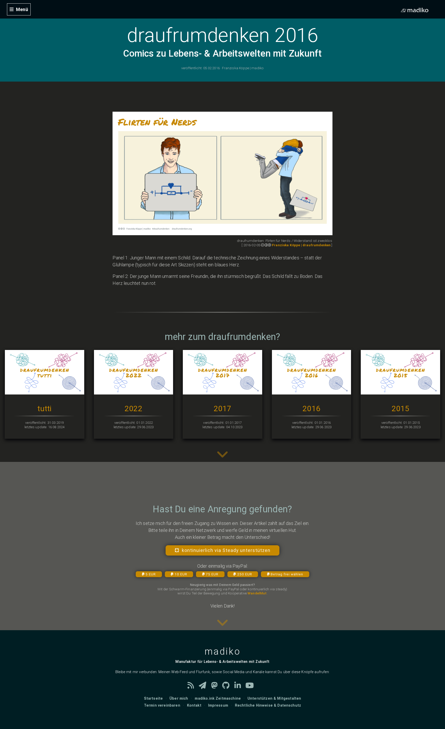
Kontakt (194, 705)
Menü (22, 9)
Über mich (178, 698)
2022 (133, 408)
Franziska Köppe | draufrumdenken (301, 245)
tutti (44, 408)
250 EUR (244, 574)
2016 (311, 408)
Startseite (153, 698)
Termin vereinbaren (162, 705)
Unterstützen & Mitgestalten (274, 698)
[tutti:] (44, 391)
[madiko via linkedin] (240, 687)
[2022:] (133, 391)
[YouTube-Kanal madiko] (251, 687)
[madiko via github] (228, 687)
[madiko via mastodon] (216, 687)
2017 (223, 408)
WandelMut (257, 593)
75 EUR (212, 574)
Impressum (218, 705)
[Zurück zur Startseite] (2, 3)
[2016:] (311, 391)
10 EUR (181, 574)
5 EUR (151, 574)
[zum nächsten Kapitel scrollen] (222, 458)
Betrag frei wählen (287, 574)
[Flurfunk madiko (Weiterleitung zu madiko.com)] (205, 687)
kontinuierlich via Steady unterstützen (226, 550)
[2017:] (222, 391)
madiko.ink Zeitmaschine (218, 698)
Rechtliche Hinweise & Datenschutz (268, 705)
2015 (400, 408)
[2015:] (400, 391)
